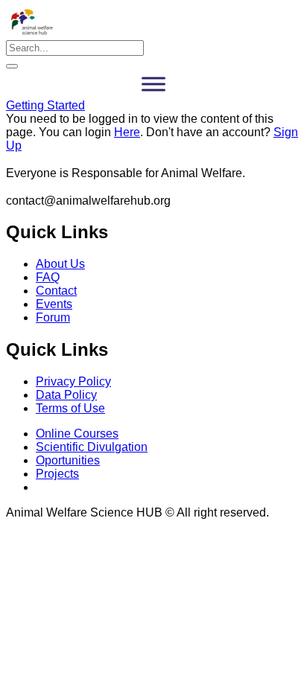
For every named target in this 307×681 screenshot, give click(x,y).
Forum (53, 317)
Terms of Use (70, 408)
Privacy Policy (73, 381)
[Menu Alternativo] (153, 84)
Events (54, 304)
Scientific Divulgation (92, 447)
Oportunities (68, 460)
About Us (60, 264)
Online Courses (77, 433)
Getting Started (45, 105)
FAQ (48, 277)
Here (127, 132)
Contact (56, 290)
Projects (57, 473)
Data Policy (66, 395)
